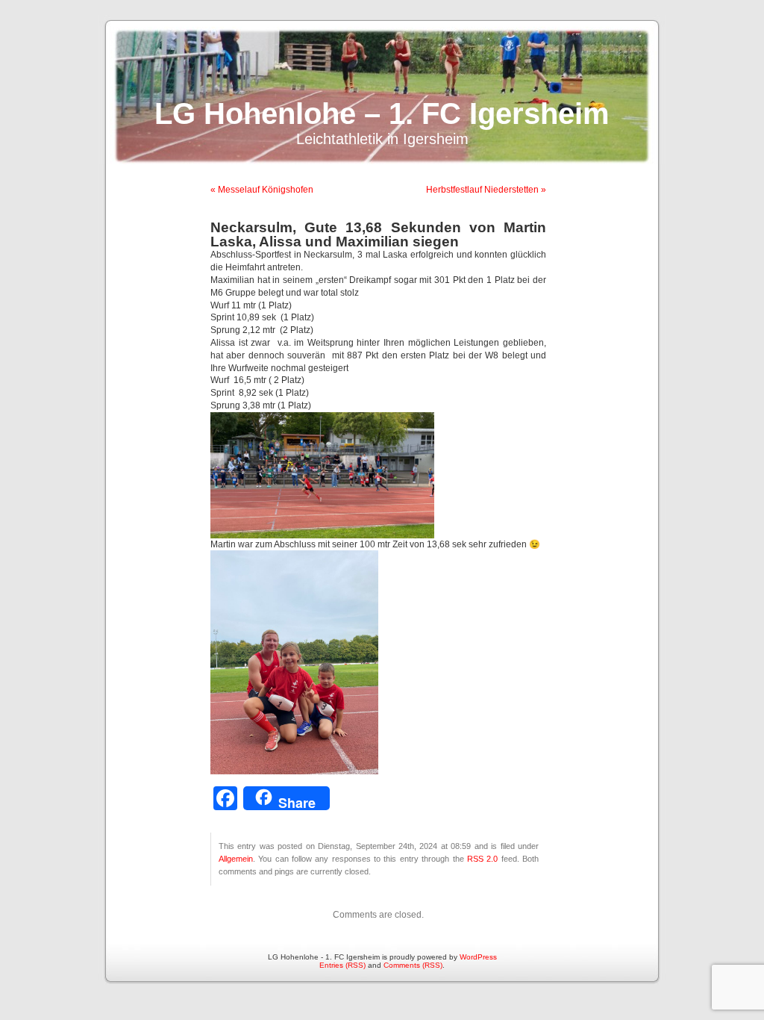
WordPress (478, 957)
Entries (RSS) (342, 965)
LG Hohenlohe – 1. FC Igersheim (382, 113)
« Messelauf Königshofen (261, 189)
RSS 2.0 (482, 858)
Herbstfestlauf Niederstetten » (486, 189)
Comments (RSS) (412, 965)
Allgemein (236, 858)
